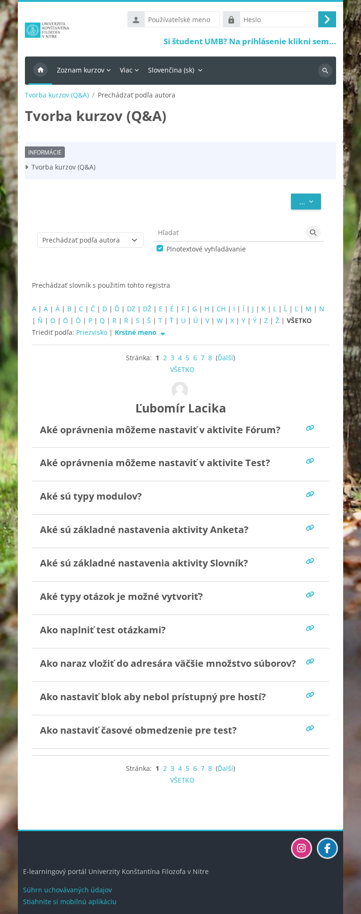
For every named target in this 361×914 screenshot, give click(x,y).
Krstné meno (136, 332)
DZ (131, 308)
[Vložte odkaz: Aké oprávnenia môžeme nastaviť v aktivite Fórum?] (312, 427)
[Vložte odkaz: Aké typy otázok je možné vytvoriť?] (312, 594)
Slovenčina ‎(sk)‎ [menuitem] (171, 69)
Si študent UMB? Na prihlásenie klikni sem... (250, 41)
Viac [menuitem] (126, 69)
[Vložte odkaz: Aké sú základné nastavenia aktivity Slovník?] (312, 561)
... (310, 201)
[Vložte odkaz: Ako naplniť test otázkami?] (312, 627)
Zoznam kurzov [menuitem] (80, 69)
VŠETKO (182, 369)
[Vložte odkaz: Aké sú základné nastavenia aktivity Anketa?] (312, 527)
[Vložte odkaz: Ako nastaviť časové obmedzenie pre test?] (312, 728)
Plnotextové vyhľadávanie (206, 248)
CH (221, 308)
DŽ (147, 308)
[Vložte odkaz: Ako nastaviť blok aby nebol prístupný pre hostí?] (312, 694)
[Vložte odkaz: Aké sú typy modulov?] (312, 494)
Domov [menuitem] (40, 71)
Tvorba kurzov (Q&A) (57, 95)
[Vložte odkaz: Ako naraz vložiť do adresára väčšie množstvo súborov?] (312, 661)
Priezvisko (91, 332)
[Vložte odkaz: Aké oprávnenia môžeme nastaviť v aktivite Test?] (312, 460)
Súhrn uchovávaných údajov (67, 889)
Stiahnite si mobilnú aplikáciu (70, 901)
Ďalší (225, 357)
